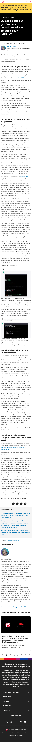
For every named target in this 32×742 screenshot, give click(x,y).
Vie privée (27, 733)
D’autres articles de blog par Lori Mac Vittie (14, 607)
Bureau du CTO (10, 541)
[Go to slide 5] (21, 655)
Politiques (19, 733)
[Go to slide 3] (14, 655)
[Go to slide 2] (10, 655)
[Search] (27, 1)
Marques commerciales (8, 733)
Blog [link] (12, 17)
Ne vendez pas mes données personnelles (14, 738)
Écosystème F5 (8, 636)
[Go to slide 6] (25, 655)
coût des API (24, 177)
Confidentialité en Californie (16, 735)
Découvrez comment (18, 680)
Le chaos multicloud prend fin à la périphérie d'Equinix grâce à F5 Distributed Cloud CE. (15, 641)
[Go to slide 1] (6, 655)
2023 (17, 541)
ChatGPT (21, 78)
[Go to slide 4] (17, 655)
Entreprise (5, 17)
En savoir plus (20, 11)
